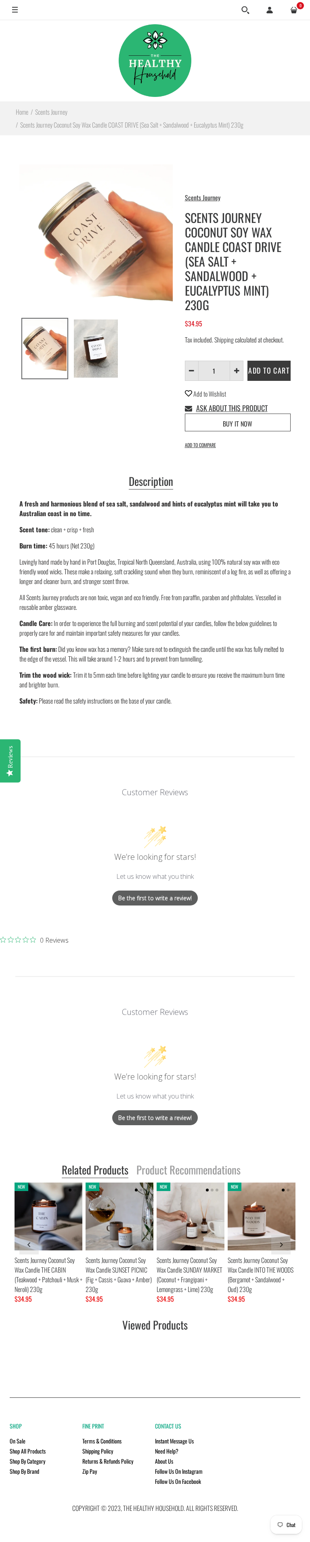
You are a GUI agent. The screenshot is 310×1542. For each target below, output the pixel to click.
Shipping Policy (97, 1451)
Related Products (95, 1170)
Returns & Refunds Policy (107, 1461)
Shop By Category (27, 1461)
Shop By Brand (24, 1471)
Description (151, 482)
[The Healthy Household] (155, 60)
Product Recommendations (188, 1170)
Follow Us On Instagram (179, 1471)
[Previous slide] (29, 1244)
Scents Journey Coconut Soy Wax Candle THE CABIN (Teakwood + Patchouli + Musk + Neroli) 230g (48, 1274)
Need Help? (166, 1451)
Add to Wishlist (209, 394)
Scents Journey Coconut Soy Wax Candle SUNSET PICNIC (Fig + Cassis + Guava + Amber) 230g (119, 1274)
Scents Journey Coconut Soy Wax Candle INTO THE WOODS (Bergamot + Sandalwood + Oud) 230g (260, 1274)
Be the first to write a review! (155, 898)
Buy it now (237, 424)
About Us (164, 1461)
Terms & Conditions (101, 1441)
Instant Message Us (174, 1441)
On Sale (17, 1441)
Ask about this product (232, 408)
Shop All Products (28, 1451)
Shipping (224, 340)
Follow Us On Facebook (178, 1481)
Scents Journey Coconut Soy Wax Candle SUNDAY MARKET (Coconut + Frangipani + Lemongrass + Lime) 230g (189, 1274)
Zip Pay (89, 1471)
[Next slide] (281, 1244)
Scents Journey (202, 197)
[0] (294, 10)
